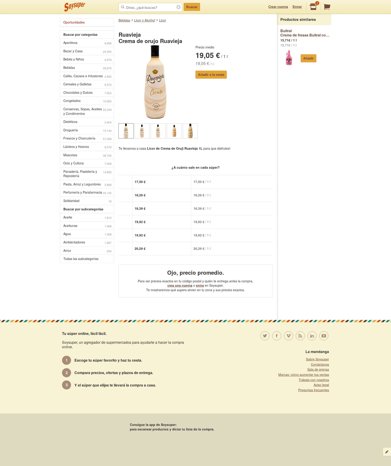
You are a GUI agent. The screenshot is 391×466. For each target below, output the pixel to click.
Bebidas (124, 20)
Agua (87, 233)
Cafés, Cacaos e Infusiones (87, 76)
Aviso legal (321, 384)
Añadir (308, 58)
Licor (162, 20)
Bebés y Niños (87, 59)
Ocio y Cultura (87, 163)
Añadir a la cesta (211, 74)
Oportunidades (74, 22)
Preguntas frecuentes (313, 390)
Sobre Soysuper (317, 359)
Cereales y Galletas (87, 84)
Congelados (87, 100)
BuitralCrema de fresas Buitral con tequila (305, 33)
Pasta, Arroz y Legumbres (87, 184)
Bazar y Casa (87, 51)
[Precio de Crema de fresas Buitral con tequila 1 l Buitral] (288, 58)
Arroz (87, 250)
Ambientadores (87, 242)
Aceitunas (87, 225)
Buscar (192, 6)
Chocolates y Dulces (87, 92)
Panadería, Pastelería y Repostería (87, 173)
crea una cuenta (179, 285)
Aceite (87, 217)
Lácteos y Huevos (87, 146)
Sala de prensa (318, 369)
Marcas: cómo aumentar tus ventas (303, 374)
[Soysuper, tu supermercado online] (74, 7)
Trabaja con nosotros (314, 379)
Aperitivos (87, 42)
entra (200, 285)
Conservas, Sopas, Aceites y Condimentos (87, 111)
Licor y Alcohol (144, 20)
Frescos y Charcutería (87, 138)
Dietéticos (87, 121)
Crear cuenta (278, 6)
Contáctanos (320, 364)
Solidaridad (87, 200)
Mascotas (87, 155)
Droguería (87, 130)
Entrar (297, 6)
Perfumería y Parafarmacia (87, 192)
